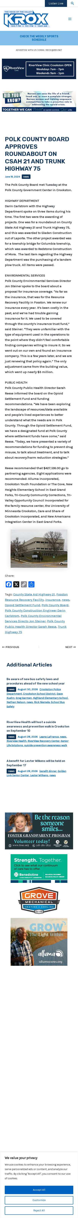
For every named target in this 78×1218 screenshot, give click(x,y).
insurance (52, 600)
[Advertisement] (39, 1009)
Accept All (39, 1189)
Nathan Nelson (16, 702)
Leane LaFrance (49, 736)
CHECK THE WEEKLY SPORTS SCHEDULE (39, 38)
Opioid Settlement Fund (22, 605)
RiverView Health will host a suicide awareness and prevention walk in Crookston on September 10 (38, 726)
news (26, 176)
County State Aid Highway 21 (34, 594)
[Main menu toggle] (70, 19)
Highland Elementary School (50, 698)
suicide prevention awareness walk (45, 745)
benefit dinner (48, 771)
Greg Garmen (24, 698)
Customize (39, 1200)
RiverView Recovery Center (44, 741)
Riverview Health (17, 741)
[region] (39, 1185)
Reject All (39, 1210)
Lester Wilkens (39, 775)
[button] (72, 3)
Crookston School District (39, 693)
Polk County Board (55, 605)
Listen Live (56, 3)
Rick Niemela (42, 702)
